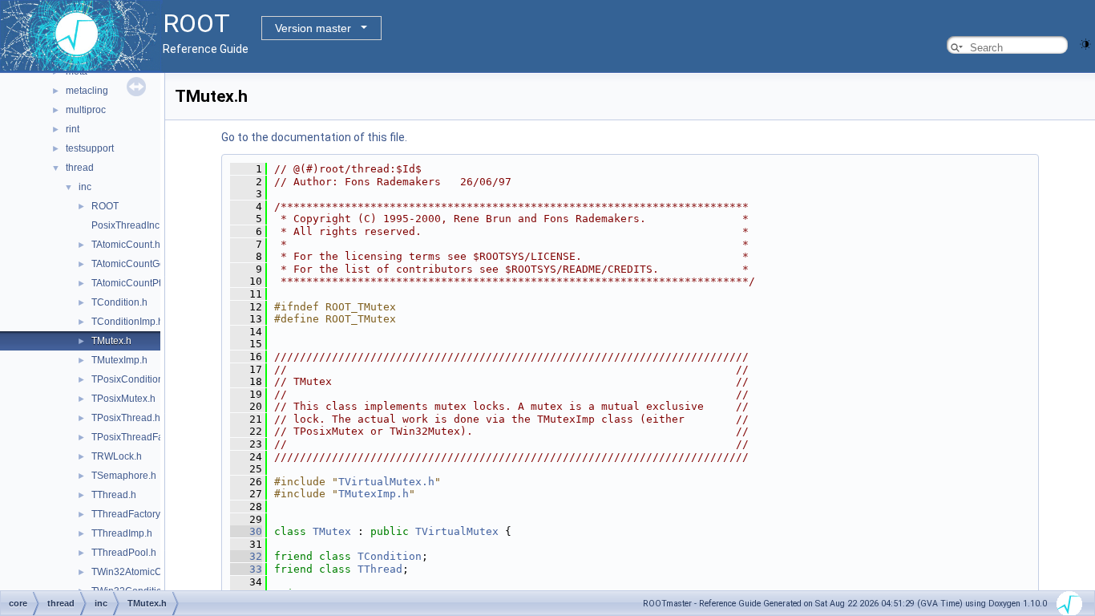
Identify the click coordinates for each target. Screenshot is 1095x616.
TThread (380, 569)
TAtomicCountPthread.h (143, 283)
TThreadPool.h (123, 552)
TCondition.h (119, 302)
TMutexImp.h (119, 360)
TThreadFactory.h (129, 514)
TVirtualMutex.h (386, 482)
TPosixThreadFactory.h (141, 437)
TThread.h (113, 494)
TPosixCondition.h (131, 379)
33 (246, 569)
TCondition (390, 556)
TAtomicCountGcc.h (134, 264)
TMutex (332, 531)
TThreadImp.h (121, 533)
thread (80, 167)
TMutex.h (111, 340)
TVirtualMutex (457, 531)
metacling (87, 90)
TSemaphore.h (123, 475)
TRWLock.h (116, 456)
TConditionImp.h (127, 321)
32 (246, 556)
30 (246, 531)
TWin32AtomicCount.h (140, 572)
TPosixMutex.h (123, 398)
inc (85, 186)
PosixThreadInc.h (129, 225)
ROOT (105, 206)
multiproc (86, 110)
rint (72, 129)
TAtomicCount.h (125, 244)
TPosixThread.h (125, 418)
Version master (313, 28)
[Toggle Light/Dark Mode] (1085, 43)
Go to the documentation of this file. (314, 137)
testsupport (90, 148)
